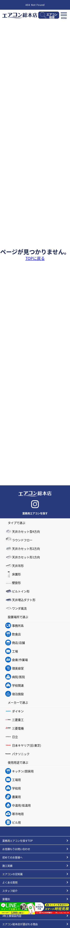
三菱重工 (18, 720)
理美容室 (18, 668)
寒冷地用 (18, 814)
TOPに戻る (35, 258)
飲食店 (16, 634)
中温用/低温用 (21, 805)
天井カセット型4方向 (26, 531)
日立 (15, 737)
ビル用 (16, 822)
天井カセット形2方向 (26, 548)
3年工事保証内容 (11, 916)
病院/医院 (18, 677)
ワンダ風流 (19, 608)
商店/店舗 (18, 643)
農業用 (16, 797)
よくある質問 (10, 882)
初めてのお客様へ (12, 857)
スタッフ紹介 (10, 890)
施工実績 (7, 865)
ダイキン (18, 711)
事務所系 (18, 626)
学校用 (16, 788)
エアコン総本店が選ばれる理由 (20, 924)
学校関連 (18, 685)
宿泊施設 (18, 694)
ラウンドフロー (22, 540)
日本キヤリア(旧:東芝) (26, 745)
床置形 (16, 574)
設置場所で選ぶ (18, 617)
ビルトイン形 (21, 591)
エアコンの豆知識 (12, 874)
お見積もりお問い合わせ (16, 849)
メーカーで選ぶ (18, 702)
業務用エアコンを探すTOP (17, 840)
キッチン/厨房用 (23, 771)
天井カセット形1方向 (26, 557)
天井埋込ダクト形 (23, 600)
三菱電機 (18, 728)
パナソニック (21, 754)
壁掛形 (16, 583)
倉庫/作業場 (20, 660)
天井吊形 (18, 566)
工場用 (16, 780)
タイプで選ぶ (16, 523)
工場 (15, 651)
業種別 (6, 899)
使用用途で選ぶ (18, 762)
